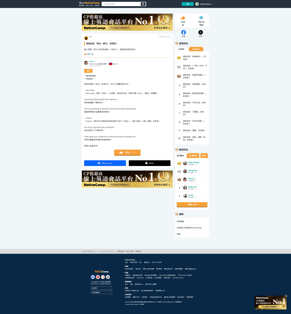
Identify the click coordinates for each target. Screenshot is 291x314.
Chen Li (91, 61)
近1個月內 (196, 49)
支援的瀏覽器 (179, 268)
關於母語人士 (139, 284)
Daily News (140, 277)
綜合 (204, 155)
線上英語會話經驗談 (147, 290)
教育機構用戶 (96, 292)
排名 (126, 284)
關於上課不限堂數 (148, 268)
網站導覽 (127, 297)
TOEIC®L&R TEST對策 (185, 275)
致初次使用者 (129, 268)
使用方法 (138, 268)
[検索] (143, 4)
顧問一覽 (192, 204)
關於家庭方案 (168, 268)
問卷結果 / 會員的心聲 (132, 290)
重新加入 (147, 262)
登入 (140, 262)
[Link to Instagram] (103, 277)
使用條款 (144, 297)
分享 (106, 163)
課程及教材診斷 (137, 275)
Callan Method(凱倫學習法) (167, 275)
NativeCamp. (205, 4)
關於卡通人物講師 (151, 284)
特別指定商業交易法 (156, 297)
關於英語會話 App (190, 268)
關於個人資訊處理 (169, 297)
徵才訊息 (180, 297)
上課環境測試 (129, 277)
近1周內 (181, 49)
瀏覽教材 (127, 275)
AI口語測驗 (158, 277)
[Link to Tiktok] (108, 277)
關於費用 (159, 268)
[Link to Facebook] (93, 277)
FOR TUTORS (156, 262)
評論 (131, 284)
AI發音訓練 (167, 277)
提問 (187, 4)
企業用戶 (95, 288)
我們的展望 (189, 297)
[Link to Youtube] (98, 277)
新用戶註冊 (133, 262)
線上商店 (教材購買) (151, 275)
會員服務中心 (159, 290)
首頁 (126, 262)
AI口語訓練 (149, 277)
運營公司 (135, 297)
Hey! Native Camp (177, 277)
